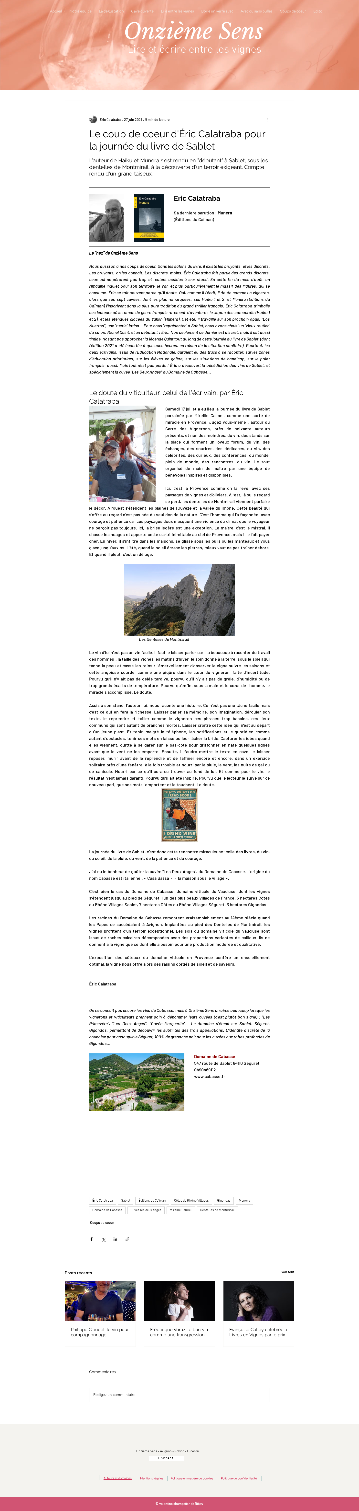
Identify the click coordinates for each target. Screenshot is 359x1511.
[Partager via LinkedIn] (115, 1239)
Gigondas (224, 1201)
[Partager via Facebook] (91, 1239)
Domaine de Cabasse (107, 1210)
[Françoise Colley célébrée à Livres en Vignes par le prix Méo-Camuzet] (258, 1301)
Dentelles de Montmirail (217, 1210)
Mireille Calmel (181, 1210)
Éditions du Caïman (152, 1201)
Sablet (125, 1201)
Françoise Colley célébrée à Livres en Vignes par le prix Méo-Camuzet (258, 1332)
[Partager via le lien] (127, 1239)
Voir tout (287, 1272)
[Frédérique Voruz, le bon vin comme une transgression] (179, 1301)
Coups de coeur (102, 1222)
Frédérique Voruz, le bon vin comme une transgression (179, 1332)
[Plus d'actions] (267, 119)
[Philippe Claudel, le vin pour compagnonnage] (100, 1301)
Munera (244, 1201)
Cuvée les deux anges (146, 1210)
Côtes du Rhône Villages (191, 1201)
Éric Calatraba (102, 1201)
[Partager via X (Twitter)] (103, 1239)
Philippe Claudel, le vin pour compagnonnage (100, 1332)
